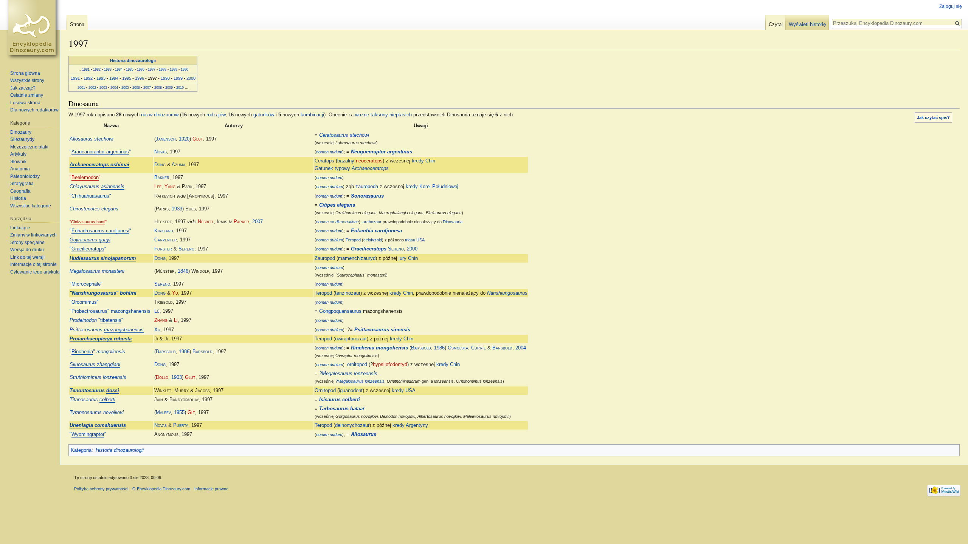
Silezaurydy (22, 139)
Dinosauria (452, 221)
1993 (100, 78)
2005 (125, 87)
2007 (147, 87)
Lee (157, 186)
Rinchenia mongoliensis (379, 348)
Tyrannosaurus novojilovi (97, 412)
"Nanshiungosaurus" (103, 293)
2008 (158, 87)
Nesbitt (206, 221)
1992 (88, 78)
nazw (146, 114)
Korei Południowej (438, 186)
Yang (169, 186)
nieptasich (400, 114)
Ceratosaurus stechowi (344, 135)
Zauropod (325, 258)
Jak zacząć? (23, 88)
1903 (176, 377)
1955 (179, 412)
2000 (190, 78)
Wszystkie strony (27, 80)
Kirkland (163, 230)
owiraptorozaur (351, 339)
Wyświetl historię (807, 24)
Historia (18, 198)
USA (420, 240)
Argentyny (417, 425)
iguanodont (351, 390)
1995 (126, 78)
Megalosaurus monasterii (97, 271)
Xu (157, 329)
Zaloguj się (950, 6)
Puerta (180, 425)
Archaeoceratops (370, 168)
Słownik (18, 161)
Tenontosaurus (94, 390)
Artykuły (18, 154)
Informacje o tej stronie (33, 264)
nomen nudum (329, 152)
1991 (75, 78)
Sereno (186, 249)
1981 (86, 69)
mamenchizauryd (356, 258)
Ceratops (324, 161)
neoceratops (369, 161)
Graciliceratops (368, 249)
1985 (129, 69)
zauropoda (366, 186)
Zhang (161, 320)
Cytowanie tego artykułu (35, 272)
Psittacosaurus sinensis (382, 329)
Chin (430, 161)
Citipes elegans (337, 205)
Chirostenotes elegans (94, 209)
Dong (160, 164)
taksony (379, 114)
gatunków (263, 114)
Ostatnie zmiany (26, 95)
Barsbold (166, 351)
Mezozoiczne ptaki (29, 147)
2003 (103, 87)
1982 (97, 69)
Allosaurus (363, 434)
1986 (140, 69)
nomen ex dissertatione (337, 221)
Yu (175, 293)
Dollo (162, 377)
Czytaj (776, 24)
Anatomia (20, 169)
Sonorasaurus (367, 196)
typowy (342, 168)
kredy (418, 161)
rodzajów (215, 114)
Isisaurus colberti (339, 399)
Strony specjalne (27, 242)
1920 (184, 139)
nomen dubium (329, 186)
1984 (119, 69)
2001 (81, 87)
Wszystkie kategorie (30, 206)
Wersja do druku (27, 249)
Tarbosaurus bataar (342, 408)
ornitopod (357, 364)
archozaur (372, 221)
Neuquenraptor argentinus (381, 152)
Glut (197, 139)
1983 (108, 69)
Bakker (161, 177)
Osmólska (458, 348)
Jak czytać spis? (933, 117)
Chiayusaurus (97, 186)
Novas (160, 152)
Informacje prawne (211, 489)
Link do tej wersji (27, 257)
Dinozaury (20, 132)
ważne (362, 114)
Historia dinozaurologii (133, 60)
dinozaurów (166, 114)
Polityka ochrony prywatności (101, 489)
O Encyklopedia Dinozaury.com (161, 489)
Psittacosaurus (107, 329)
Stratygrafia (22, 183)
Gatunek (324, 168)
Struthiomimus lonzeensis (98, 377)
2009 (169, 87)
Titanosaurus (92, 399)
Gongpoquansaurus (340, 311)
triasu (410, 240)
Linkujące (20, 227)
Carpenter (165, 240)
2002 (92, 87)
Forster (163, 249)
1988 (162, 69)
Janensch (166, 139)
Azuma (178, 164)
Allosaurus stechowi (91, 139)
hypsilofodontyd (390, 364)
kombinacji (312, 114)
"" (100, 152)
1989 (173, 69)
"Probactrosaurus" (110, 311)
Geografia (20, 191)
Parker (241, 221)
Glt (191, 412)
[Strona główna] (33, 30)
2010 (180, 87)
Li (176, 320)
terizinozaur (347, 293)
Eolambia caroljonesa (376, 230)
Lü (157, 311)
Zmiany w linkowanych (33, 235)
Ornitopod (325, 390)
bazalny (345, 161)
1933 (177, 209)
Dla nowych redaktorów (34, 110)
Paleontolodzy (25, 176)
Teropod (353, 240)
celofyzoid (372, 240)
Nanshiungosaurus (507, 293)
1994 (113, 78)
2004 (114, 87)
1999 (178, 78)
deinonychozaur (352, 425)
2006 (136, 87)
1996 (139, 78)
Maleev (163, 412)
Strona (77, 24)
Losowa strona (25, 102)
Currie (478, 348)
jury (402, 258)
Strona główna (25, 73)
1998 (165, 78)
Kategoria (81, 450)
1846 (183, 271)
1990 (184, 69)
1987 (151, 69)
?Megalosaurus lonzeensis (348, 373)
